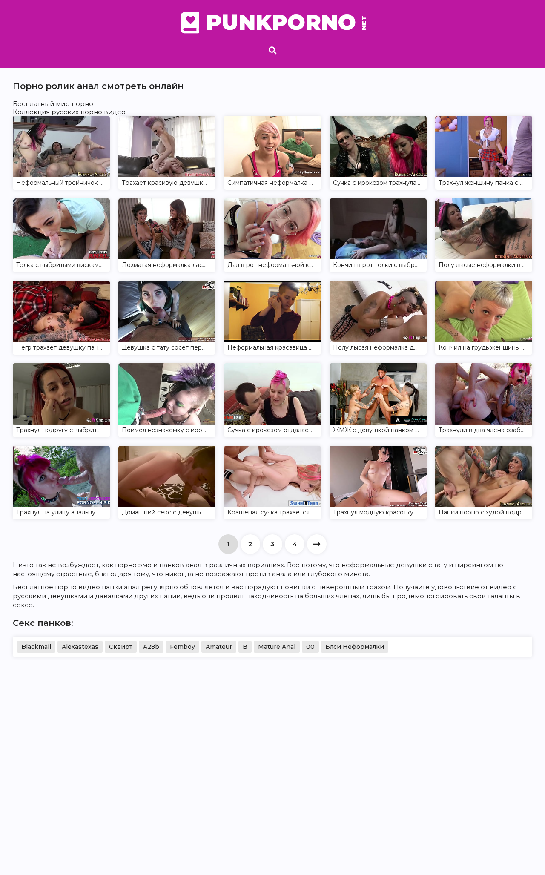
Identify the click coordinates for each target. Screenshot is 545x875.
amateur (219, 647)
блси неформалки (354, 647)
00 (310, 647)
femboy (182, 647)
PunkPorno (285, 22)
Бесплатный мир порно (53, 104)
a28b (151, 647)
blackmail (36, 647)
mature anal (276, 647)
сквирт (120, 647)
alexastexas (80, 647)
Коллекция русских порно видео (69, 112)
